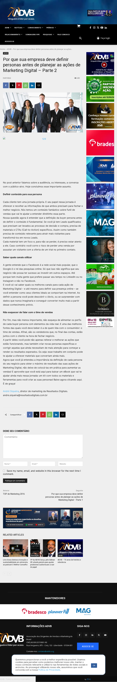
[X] (12, 85)
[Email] (39, 85)
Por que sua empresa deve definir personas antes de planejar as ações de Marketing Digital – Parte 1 (64, 497)
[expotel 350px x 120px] (100, 322)
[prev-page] (5, 574)
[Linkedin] (106, 28)
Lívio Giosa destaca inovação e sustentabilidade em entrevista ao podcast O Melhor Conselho (15, 562)
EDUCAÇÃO (35, 556)
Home (2, 49)
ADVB (9, 49)
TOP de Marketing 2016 (14, 494)
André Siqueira (11, 391)
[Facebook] (90, 28)
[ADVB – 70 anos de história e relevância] (70, 548)
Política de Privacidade (49, 670)
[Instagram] (94, 28)
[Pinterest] (19, 85)
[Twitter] (98, 28)
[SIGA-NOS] (95, 630)
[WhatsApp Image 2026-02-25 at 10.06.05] (99, 13)
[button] (80, 38)
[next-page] (9, 574)
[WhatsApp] (25, 85)
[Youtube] (102, 28)
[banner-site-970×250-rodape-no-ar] (43, 518)
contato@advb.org (46, 651)
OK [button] (94, 665)
